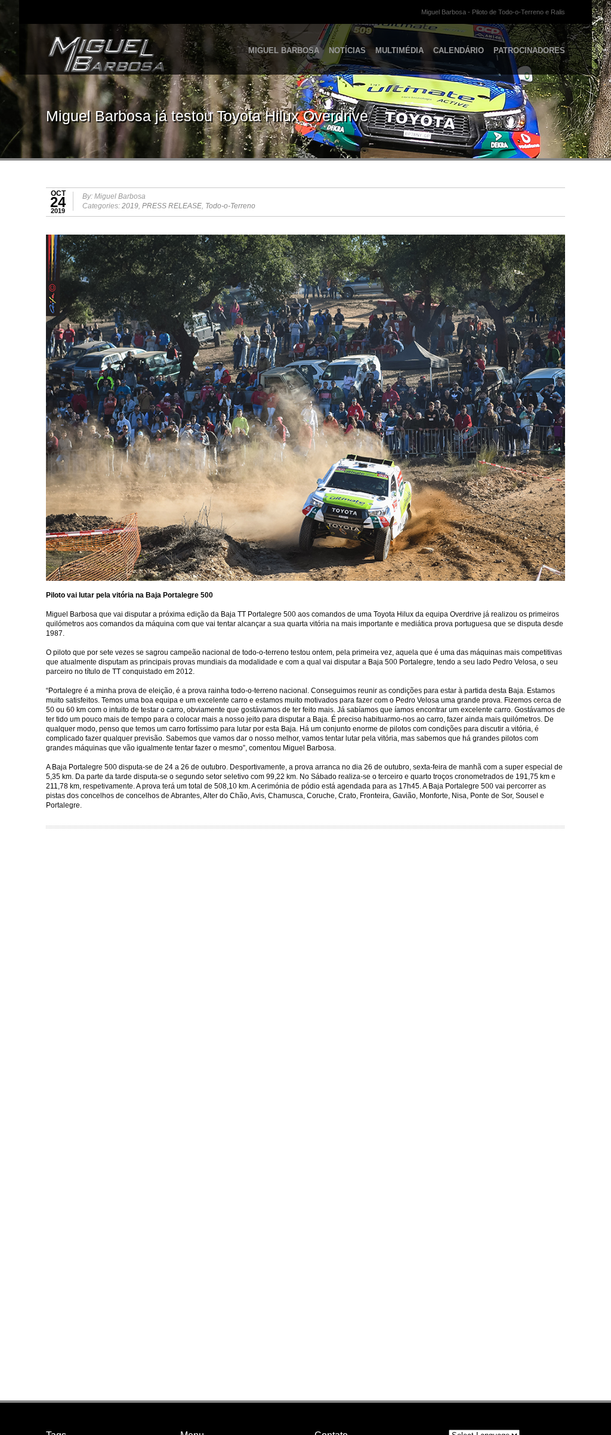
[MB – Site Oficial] (83, 45)
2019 (130, 206)
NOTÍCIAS (347, 50)
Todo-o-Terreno (230, 206)
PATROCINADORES (529, 50)
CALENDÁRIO (458, 50)
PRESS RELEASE (172, 206)
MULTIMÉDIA (399, 50)
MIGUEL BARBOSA (283, 50)
